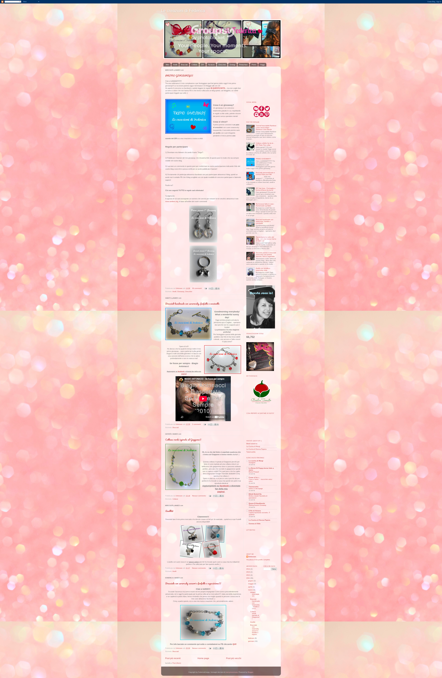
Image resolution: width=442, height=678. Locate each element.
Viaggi (262, 65)
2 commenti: (197, 424)
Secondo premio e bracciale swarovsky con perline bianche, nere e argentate (266, 254)
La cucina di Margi (256, 461)
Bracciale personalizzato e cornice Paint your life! (265, 173)
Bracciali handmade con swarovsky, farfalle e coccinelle (192, 304)
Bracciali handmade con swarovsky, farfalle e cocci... (255, 603)
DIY (202, 65)
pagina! (184, 374)
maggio (251, 584)
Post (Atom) (176, 663)
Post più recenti (172, 658)
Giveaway (180, 291)
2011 (248, 578)
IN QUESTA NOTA (218, 88)
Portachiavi (243, 65)
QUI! (234, 644)
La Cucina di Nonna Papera (256, 449)
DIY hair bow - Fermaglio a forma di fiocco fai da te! (265, 189)
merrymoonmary (232, 672)
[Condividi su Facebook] (216, 288)
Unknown (252, 557)
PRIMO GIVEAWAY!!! (179, 75)
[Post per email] (205, 288)
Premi (254, 65)
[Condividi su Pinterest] (218, 288)
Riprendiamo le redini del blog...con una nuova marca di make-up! (266, 239)
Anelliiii (169, 511)
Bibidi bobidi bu (251, 444)
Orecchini (222, 65)
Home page (203, 658)
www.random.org (171, 201)
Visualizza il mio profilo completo (258, 560)
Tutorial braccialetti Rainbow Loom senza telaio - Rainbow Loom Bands (266, 127)
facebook (181, 371)
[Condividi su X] (214, 288)
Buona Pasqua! (254, 472)
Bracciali (184, 65)
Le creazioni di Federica (183, 10)
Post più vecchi (233, 658)
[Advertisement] (260, 82)
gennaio (251, 641)
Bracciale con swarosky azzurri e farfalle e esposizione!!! (193, 583)
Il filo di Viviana (255, 511)
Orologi (232, 65)
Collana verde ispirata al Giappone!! (183, 439)
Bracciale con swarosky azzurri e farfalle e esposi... (254, 629)
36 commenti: (197, 288)
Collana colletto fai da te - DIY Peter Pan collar (265, 144)
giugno (251, 581)
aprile (250, 587)
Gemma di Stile (254, 524)
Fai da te (211, 65)
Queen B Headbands (257, 503)
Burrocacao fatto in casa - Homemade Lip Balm (265, 205)
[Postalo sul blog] (212, 288)
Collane (194, 65)
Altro (167, 65)
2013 (248, 572)
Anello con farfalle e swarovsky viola (263, 269)
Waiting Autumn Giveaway (257, 505)
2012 (248, 575)
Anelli (175, 65)
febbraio (251, 638)
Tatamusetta (250, 452)
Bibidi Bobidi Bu (255, 494)
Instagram (252, 463)
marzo (250, 590)
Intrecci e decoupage (256, 488)
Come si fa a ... (254, 477)
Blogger (250, 672)
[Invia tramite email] (210, 288)
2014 (248, 569)
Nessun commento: (199, 496)
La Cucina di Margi (253, 446)
